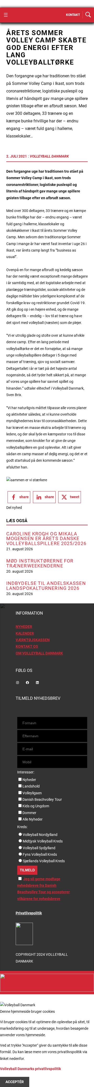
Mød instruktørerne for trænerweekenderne (39, 563)
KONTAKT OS (27, 646)
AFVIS (10, 1075)
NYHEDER (24, 626)
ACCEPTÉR (14, 1082)
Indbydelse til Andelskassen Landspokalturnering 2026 (46, 586)
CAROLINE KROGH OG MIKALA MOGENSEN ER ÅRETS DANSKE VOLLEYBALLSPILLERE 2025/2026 (46, 539)
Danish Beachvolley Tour (42, 799)
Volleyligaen (32, 793)
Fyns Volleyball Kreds (40, 854)
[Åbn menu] (6, 15)
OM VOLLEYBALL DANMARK (39, 653)
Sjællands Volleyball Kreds (44, 861)
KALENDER (25, 633)
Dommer (29, 813)
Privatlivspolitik (29, 913)
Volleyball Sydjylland (39, 848)
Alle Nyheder (32, 819)
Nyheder (29, 780)
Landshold (31, 786)
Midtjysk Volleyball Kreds (43, 841)
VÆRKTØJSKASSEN (33, 640)
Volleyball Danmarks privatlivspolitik (30, 1069)
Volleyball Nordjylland (40, 835)
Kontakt (73, 15)
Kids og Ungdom (35, 806)
